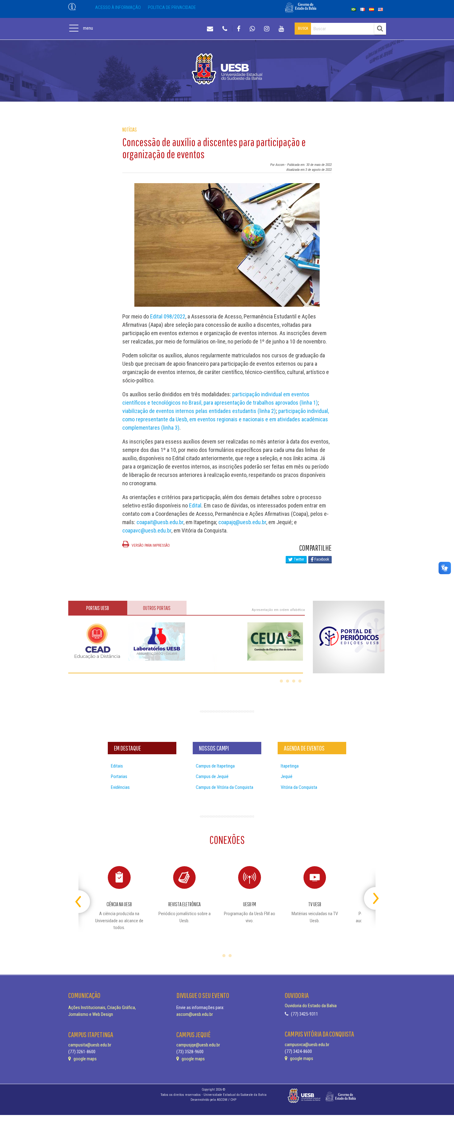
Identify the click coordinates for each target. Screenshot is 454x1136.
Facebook (321, 559)
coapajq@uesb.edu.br (242, 522)
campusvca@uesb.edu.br (307, 1044)
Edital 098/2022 (167, 316)
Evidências (120, 787)
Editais (117, 766)
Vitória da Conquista (299, 787)
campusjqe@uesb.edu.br (198, 1045)
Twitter (298, 559)
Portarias (119, 776)
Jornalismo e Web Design (90, 1014)
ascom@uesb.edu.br (194, 1014)
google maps (85, 1059)
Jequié (286, 776)
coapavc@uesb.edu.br (146, 530)
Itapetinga (290, 766)
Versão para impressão (150, 545)
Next (370, 896)
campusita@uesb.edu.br (89, 1045)
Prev (84, 896)
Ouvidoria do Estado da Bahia (311, 1005)
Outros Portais (156, 608)
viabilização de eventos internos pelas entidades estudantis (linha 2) (199, 411)
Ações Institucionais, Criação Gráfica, (102, 1007)
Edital (195, 505)
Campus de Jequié (212, 776)
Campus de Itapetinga (215, 766)
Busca (303, 28)
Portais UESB (97, 608)
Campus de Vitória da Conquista (224, 787)
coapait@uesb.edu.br (160, 522)
